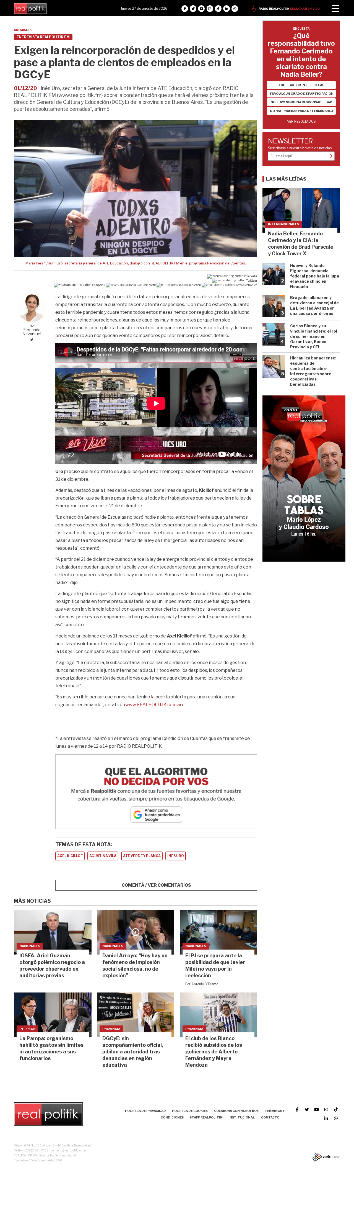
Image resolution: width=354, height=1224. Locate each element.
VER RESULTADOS (301, 121)
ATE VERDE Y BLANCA (142, 856)
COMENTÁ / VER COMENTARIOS (156, 885)
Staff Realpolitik (206, 1117)
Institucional (241, 1117)
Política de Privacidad (145, 1111)
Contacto (270, 1117)
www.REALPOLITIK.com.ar (153, 704)
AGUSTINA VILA (102, 856)
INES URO (175, 856)
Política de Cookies (190, 1111)
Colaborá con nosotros (236, 1111)
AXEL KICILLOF (70, 856)
